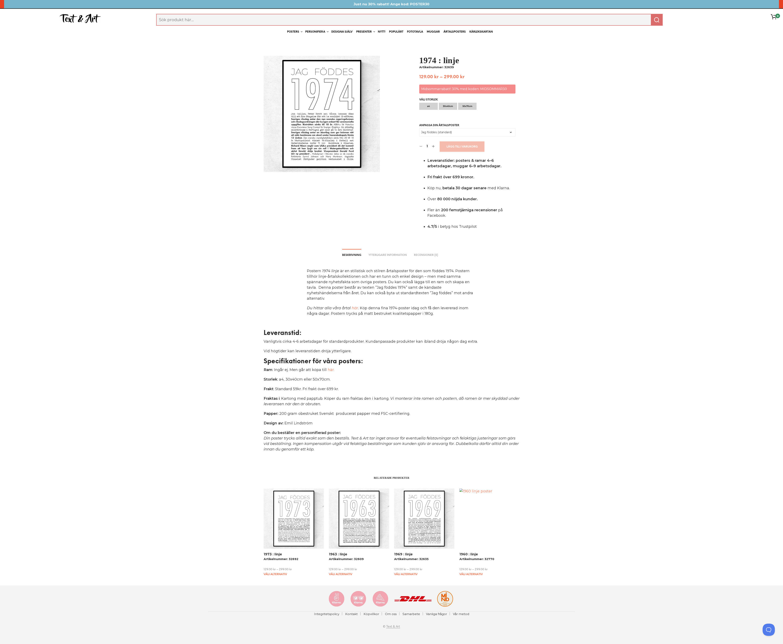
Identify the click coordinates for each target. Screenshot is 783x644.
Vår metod (461, 614)
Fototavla (415, 32)
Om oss (391, 614)
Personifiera (315, 32)
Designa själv (342, 32)
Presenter (364, 32)
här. (331, 370)
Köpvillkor (371, 614)
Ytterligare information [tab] (387, 255)
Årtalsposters (454, 32)
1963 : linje (338, 554)
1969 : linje (403, 554)
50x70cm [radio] (467, 106)
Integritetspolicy (326, 614)
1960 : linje (468, 554)
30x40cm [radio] (448, 106)
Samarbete (411, 614)
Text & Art (393, 626)
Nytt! (381, 32)
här (355, 308)
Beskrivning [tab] (351, 255)
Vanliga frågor (436, 614)
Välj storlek (428, 99)
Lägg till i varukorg (462, 146)
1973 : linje (273, 554)
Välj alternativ (275, 574)
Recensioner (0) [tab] (426, 255)
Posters (293, 32)
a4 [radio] (428, 106)
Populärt (396, 32)
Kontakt (351, 614)
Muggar (433, 32)
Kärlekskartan (481, 32)
